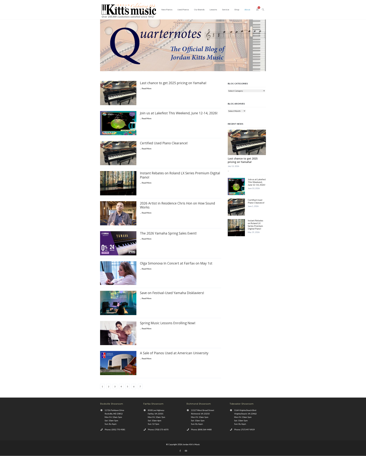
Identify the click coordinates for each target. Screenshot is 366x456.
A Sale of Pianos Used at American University (174, 353)
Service (225, 9)
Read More (146, 88)
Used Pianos (183, 9)
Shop (236, 9)
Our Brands (199, 9)
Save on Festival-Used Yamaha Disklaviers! (172, 293)
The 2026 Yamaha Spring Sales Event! (168, 233)
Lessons (213, 9)
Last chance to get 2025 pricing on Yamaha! (173, 83)
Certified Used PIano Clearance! (164, 143)
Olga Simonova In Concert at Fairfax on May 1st (176, 263)
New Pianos (166, 9)
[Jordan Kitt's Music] (128, 11)
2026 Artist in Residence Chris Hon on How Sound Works (177, 205)
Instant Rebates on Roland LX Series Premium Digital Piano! (180, 175)
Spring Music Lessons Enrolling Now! (167, 323)
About (247, 9)
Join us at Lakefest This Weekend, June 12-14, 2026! (179, 113)
